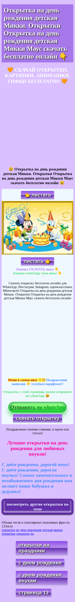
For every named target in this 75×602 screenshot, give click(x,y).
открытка (8, 530)
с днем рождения (40, 563)
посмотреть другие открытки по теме (38, 506)
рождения (34, 530)
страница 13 (34, 592)
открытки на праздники (34, 547)
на (17, 530)
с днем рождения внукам (40, 577)
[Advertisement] (37, 125)
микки (58, 530)
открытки (8, 533)
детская (47, 530)
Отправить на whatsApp (37, 407)
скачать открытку (37, 418)
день (23, 530)
